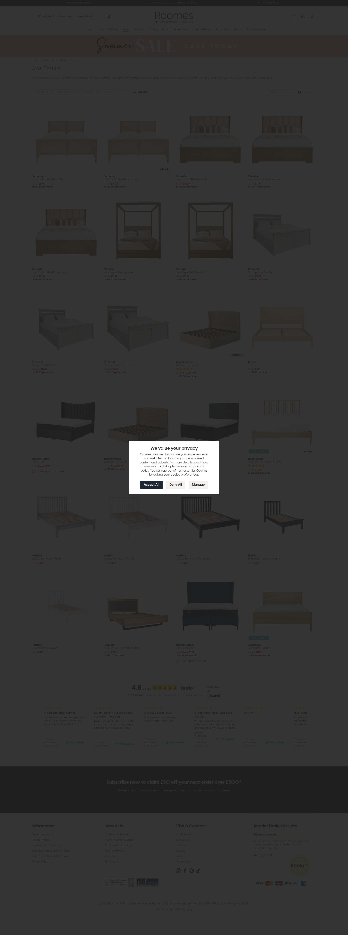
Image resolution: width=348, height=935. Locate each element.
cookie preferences (184, 474)
